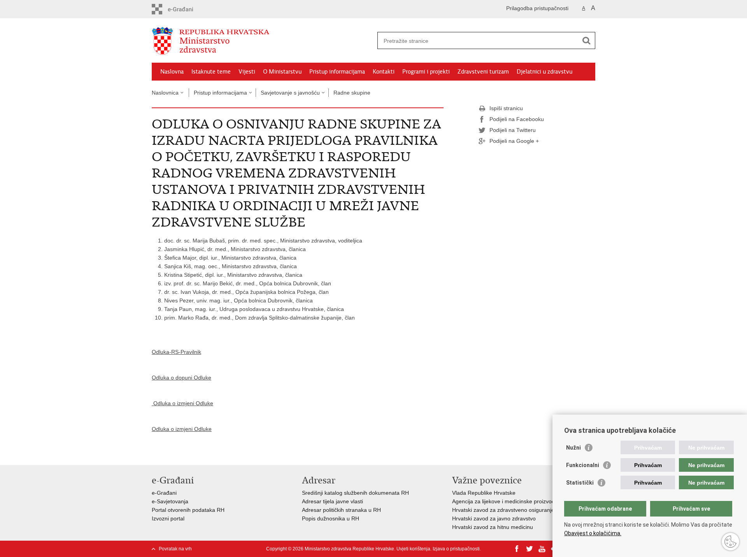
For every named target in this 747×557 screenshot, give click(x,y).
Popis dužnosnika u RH (330, 518)
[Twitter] (529, 548)
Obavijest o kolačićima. (592, 533)
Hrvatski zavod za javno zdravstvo (494, 518)
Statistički (580, 483)
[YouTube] (541, 548)
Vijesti (246, 71)
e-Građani (164, 493)
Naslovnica (165, 93)
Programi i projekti (426, 71)
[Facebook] (517, 548)
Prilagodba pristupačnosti (537, 8)
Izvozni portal (168, 518)
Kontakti (384, 71)
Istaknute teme (211, 71)
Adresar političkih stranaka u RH (341, 510)
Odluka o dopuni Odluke (181, 377)
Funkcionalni (582, 465)
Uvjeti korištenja (413, 549)
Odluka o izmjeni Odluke (182, 403)
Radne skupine (351, 93)
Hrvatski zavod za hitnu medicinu (492, 527)
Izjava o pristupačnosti (456, 549)
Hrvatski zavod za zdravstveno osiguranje (503, 510)
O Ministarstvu (282, 71)
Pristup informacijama (337, 71)
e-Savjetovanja (170, 501)
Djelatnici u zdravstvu (544, 71)
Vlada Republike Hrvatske (484, 493)
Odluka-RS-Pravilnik (176, 352)
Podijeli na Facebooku (516, 119)
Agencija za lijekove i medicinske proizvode (505, 501)
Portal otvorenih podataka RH (188, 510)
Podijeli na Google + (514, 141)
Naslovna (172, 71)
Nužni (573, 448)
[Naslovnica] (263, 41)
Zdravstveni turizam (483, 71)
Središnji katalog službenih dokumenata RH (355, 493)
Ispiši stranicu (506, 108)
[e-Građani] (185, 9)
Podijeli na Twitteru (512, 130)
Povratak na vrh (175, 549)
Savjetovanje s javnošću (290, 93)
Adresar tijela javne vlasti (332, 501)
